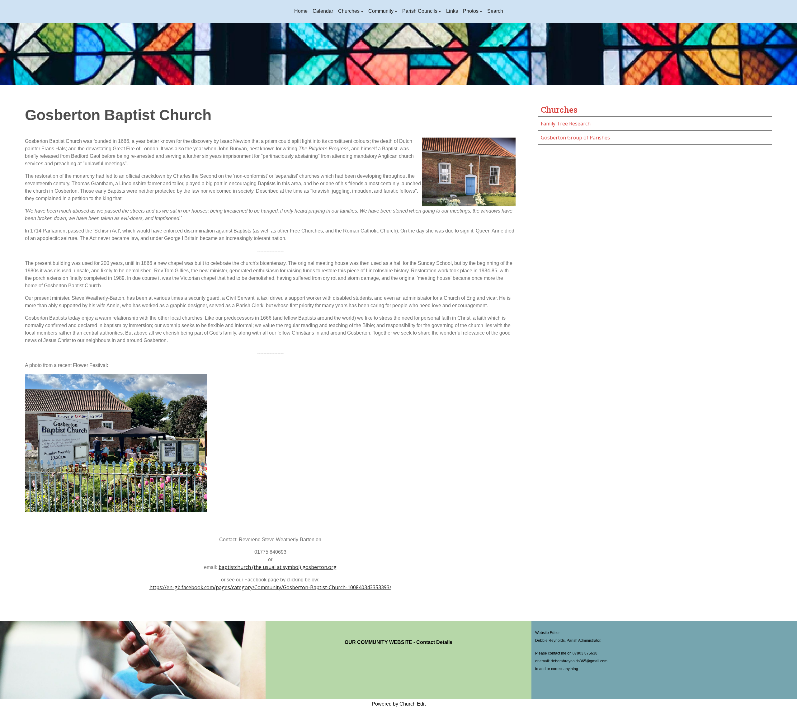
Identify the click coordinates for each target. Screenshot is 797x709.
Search (495, 11)
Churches (349, 11)
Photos (471, 11)
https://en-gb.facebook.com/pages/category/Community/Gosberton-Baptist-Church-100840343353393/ (270, 587)
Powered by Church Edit (399, 704)
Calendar (323, 11)
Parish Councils (419, 11)
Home (301, 11)
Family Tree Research (566, 123)
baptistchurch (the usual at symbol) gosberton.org (278, 567)
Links (452, 11)
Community (381, 11)
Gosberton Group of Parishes (575, 137)
